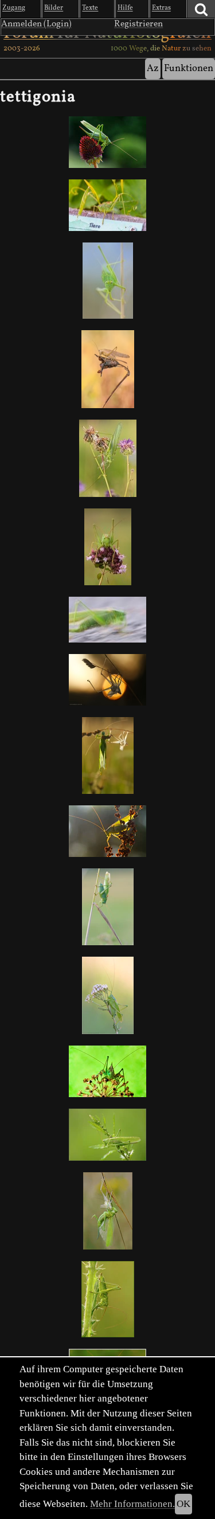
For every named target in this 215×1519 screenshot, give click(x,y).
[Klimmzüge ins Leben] (107, 755)
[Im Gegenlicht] (107, 831)
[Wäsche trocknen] (107, 1210)
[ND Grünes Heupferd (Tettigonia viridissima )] (107, 1299)
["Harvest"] (107, 369)
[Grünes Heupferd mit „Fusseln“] (107, 458)
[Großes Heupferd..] (107, 906)
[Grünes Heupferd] (107, 205)
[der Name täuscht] (107, 142)
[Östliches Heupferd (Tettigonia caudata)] (107, 995)
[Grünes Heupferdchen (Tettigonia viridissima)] (107, 1072)
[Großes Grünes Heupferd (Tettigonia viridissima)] (107, 1135)
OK (183, 1503)
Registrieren (138, 24)
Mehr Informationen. (132, 1503)
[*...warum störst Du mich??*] (107, 280)
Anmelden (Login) (36, 24)
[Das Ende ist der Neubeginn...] (107, 680)
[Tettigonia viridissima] (107, 546)
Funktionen (188, 68)
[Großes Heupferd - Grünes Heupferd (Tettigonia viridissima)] (107, 619)
